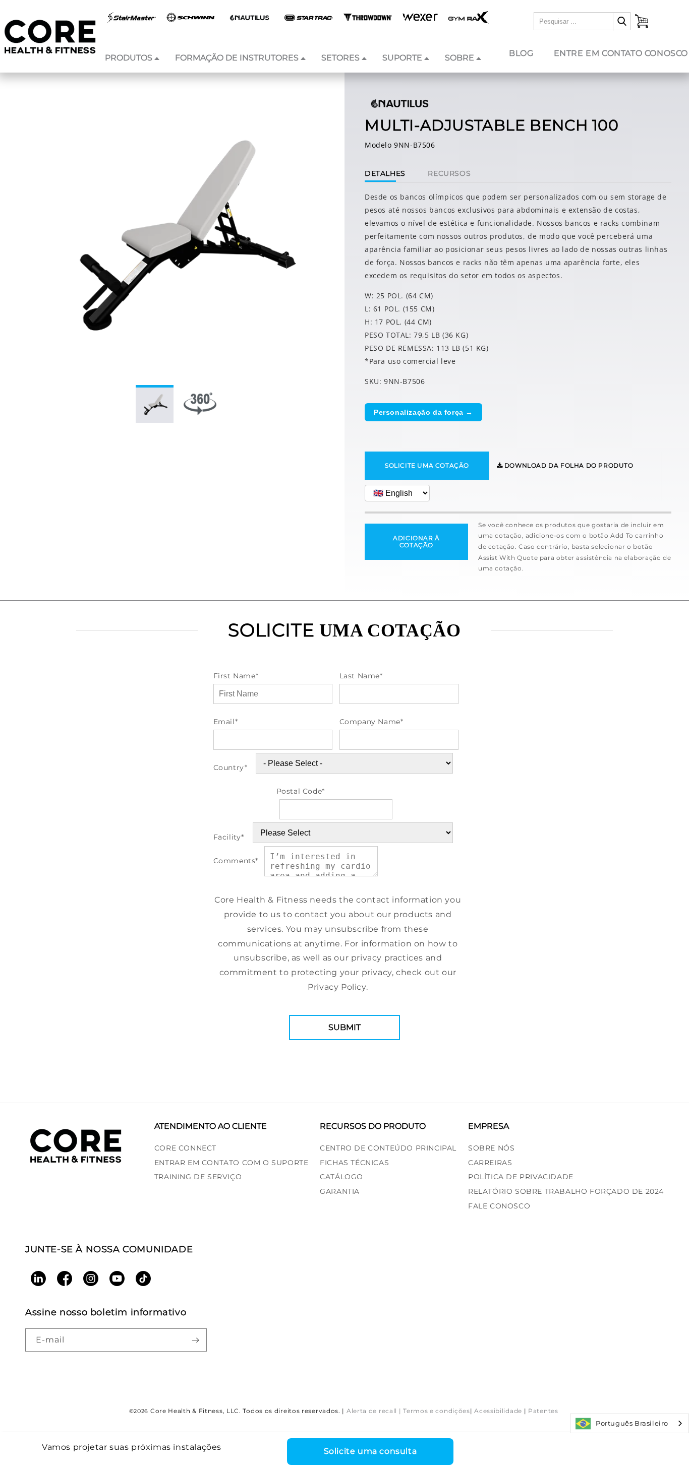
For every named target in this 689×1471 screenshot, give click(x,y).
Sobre (459, 57)
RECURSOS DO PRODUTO (373, 1126)
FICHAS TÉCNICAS (354, 1162)
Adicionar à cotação (416, 541)
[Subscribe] (195, 1340)
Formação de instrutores (237, 57)
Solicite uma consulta (370, 1451)
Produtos (128, 57)
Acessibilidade (498, 1411)
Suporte (402, 57)
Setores (340, 57)
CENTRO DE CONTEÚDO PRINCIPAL (388, 1148)
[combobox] (629, 1423)
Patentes (543, 1411)
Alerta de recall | (374, 1411)
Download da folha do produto (567, 465)
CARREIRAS (490, 1162)
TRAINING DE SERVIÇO (198, 1176)
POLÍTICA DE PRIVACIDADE (520, 1176)
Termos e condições (436, 1411)
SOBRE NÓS (491, 1148)
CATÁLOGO (341, 1176)
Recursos (449, 173)
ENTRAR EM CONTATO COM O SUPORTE (231, 1162)
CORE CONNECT (185, 1148)
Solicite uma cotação (427, 465)
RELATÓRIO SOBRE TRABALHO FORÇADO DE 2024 (566, 1191)
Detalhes (385, 173)
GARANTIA (340, 1191)
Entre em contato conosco (621, 53)
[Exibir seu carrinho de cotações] (642, 21)
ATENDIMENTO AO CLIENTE (210, 1126)
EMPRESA (488, 1126)
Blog (521, 53)
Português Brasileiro (632, 1423)
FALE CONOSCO (499, 1205)
